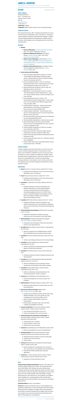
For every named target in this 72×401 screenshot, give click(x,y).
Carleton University (33, 55)
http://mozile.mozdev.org (27, 291)
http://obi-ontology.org (27, 220)
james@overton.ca (22, 22)
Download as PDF (49, 10)
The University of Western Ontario (43, 50)
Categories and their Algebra (31, 57)
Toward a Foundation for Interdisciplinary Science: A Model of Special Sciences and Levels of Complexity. (38, 62)
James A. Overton (26, 3)
